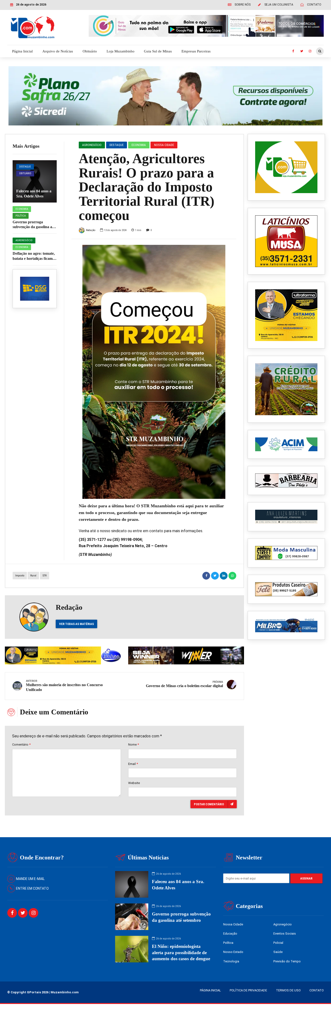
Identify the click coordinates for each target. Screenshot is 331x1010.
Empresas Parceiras (196, 51)
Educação (230, 933)
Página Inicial (22, 51)
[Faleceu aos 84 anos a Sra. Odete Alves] (34, 181)
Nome (133, 744)
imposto (19, 575)
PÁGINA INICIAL (210, 990)
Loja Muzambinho (120, 51)
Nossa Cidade (164, 145)
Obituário (90, 51)
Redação (90, 230)
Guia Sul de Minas (158, 51)
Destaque (25, 166)
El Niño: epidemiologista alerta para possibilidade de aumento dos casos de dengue (181, 952)
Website (134, 783)
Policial (278, 943)
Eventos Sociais (284, 933)
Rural (33, 575)
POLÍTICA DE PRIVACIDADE (248, 990)
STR (45, 575)
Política (21, 215)
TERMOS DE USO (288, 990)
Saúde (278, 952)
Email (133, 764)
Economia (22, 209)
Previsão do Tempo (287, 961)
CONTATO (316, 990)
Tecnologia (231, 961)
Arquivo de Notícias (57, 51)
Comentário (21, 744)
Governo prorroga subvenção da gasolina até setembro (34, 227)
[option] (154, 372)
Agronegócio (24, 240)
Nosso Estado (233, 952)
